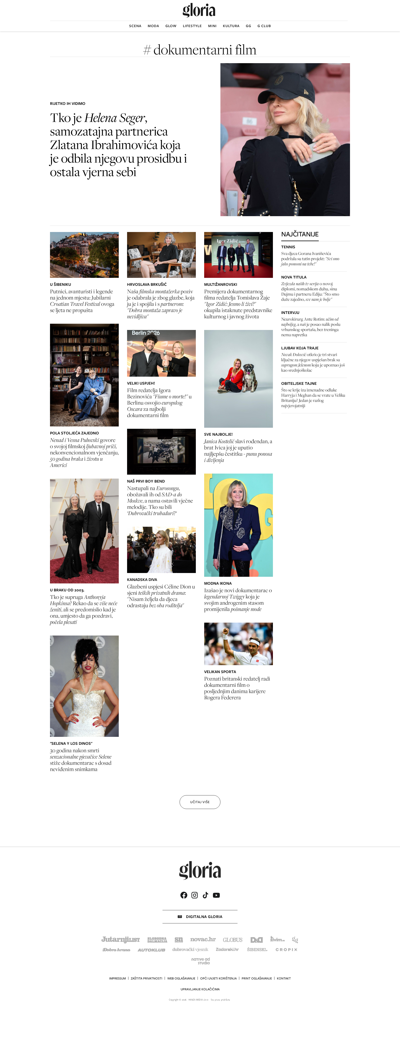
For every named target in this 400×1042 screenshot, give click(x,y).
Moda (153, 25)
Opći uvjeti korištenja (218, 978)
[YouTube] (216, 895)
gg (248, 25)
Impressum (117, 978)
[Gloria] (199, 10)
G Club (264, 25)
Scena (135, 25)
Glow (171, 25)
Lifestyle (192, 25)
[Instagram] (194, 895)
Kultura (231, 25)
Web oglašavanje (181, 978)
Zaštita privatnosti (146, 978)
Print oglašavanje (257, 978)
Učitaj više (200, 802)
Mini (212, 25)
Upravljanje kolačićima (200, 989)
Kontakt (284, 978)
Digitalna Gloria (204, 916)
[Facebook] (183, 895)
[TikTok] (205, 895)
